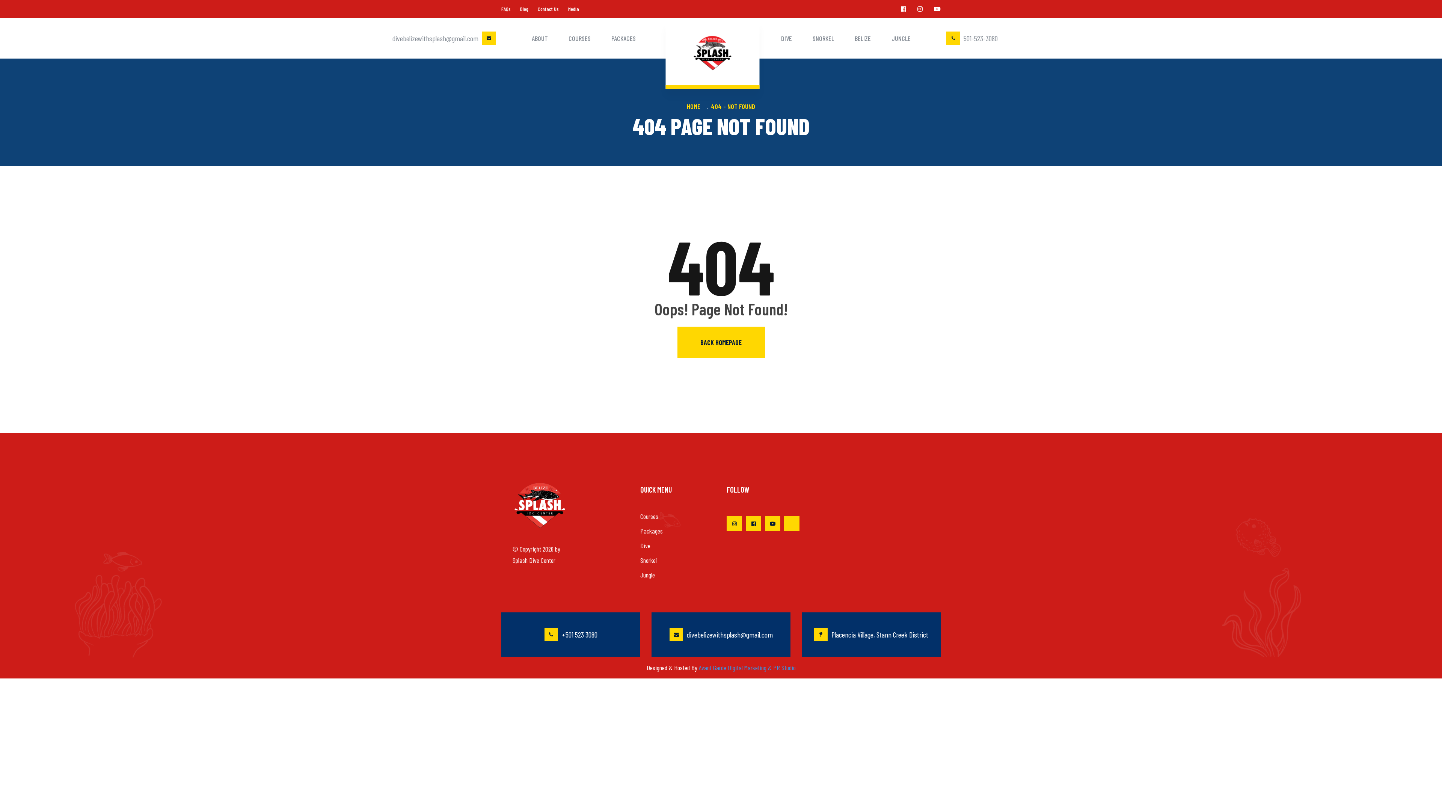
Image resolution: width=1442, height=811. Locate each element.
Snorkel (823, 38)
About (540, 38)
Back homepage (721, 342)
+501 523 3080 (579, 634)
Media (573, 9)
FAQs (506, 9)
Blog (524, 9)
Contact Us (548, 9)
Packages (623, 38)
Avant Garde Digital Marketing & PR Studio (747, 667)
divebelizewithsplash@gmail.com (435, 38)
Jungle (901, 38)
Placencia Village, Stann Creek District (879, 634)
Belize (863, 38)
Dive (786, 38)
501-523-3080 (981, 38)
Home (695, 106)
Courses (580, 38)
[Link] (903, 9)
